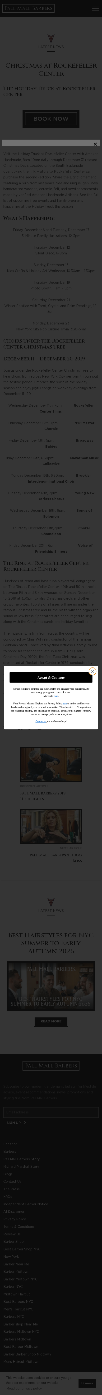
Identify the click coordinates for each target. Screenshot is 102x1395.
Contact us (41, 721)
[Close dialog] (92, 671)
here (56, 695)
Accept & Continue (51, 677)
